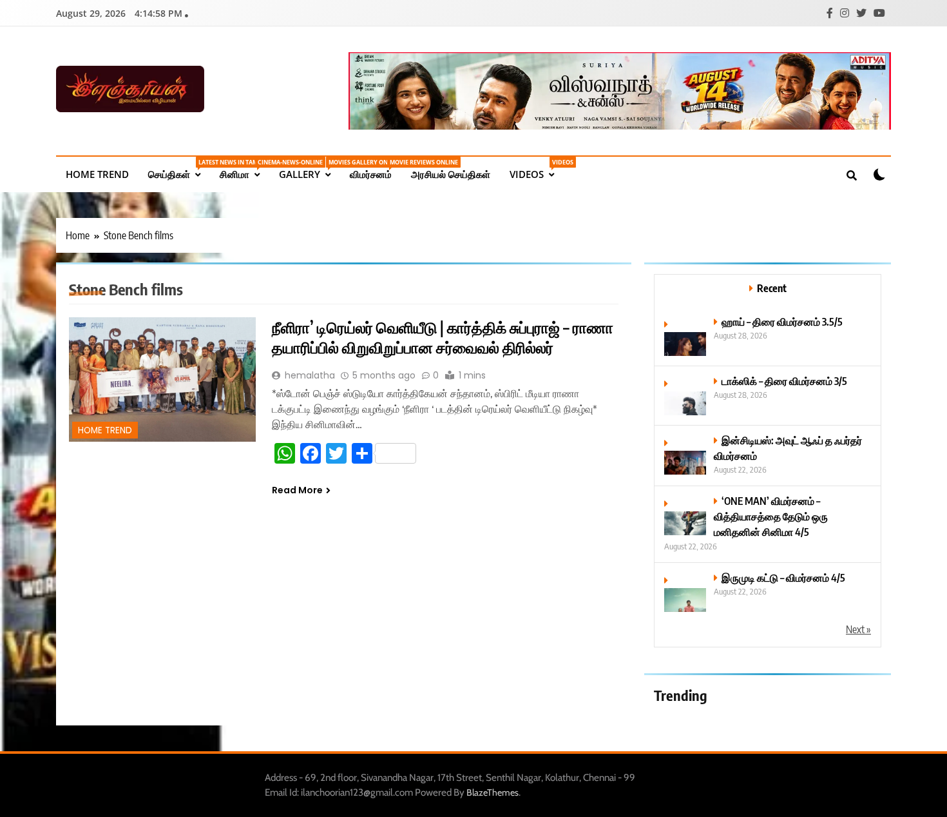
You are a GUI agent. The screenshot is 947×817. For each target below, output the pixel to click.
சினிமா (244, 169)
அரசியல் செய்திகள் (450, 174)
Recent (772, 288)
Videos (537, 169)
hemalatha (310, 375)
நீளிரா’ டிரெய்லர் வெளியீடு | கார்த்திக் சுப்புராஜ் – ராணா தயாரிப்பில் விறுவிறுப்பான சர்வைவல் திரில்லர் (442, 337)
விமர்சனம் (375, 169)
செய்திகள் (179, 169)
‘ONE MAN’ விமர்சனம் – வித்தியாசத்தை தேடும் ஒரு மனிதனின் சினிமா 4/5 (771, 516)
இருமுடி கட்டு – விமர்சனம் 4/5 (783, 577)
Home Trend (97, 174)
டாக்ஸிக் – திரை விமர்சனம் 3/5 (784, 381)
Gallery (309, 169)
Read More (297, 490)
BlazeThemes (492, 792)
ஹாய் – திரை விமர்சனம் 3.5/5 (782, 321)
